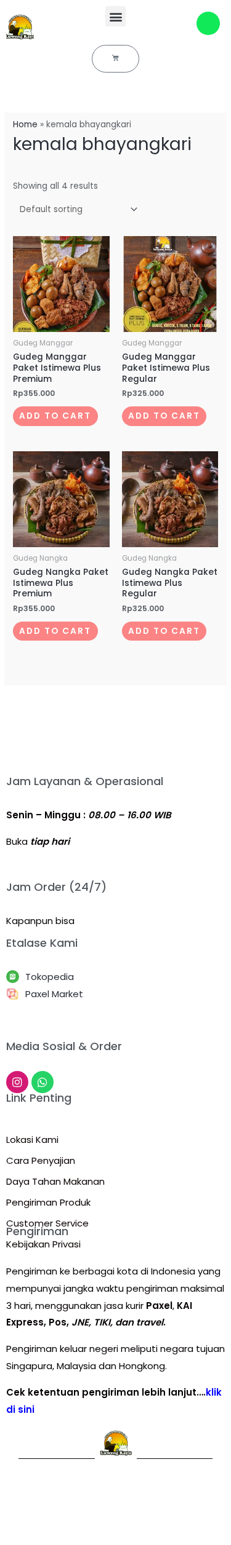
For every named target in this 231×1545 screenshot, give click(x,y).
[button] (115, 16)
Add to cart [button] (55, 416)
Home (25, 124)
